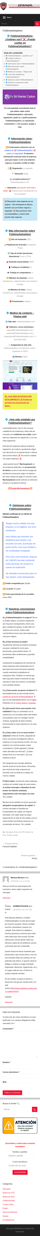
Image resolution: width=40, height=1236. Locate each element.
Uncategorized (8, 1220)
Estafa (9, 835)
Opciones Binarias (10, 1212)
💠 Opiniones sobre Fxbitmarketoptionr (19, 80)
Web (4, 1082)
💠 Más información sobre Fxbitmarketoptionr (15, 68)
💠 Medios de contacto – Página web (19, 72)
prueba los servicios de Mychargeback (18, 697)
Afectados (9, 832)
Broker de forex (9, 1197)
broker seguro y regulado (26, 703)
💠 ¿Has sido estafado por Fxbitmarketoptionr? (15, 75)
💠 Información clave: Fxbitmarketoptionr (20, 64)
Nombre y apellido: (20, 1152)
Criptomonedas (9, 1201)
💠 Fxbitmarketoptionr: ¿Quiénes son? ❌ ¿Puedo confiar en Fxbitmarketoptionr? (19, 58)
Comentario (8, 1029)
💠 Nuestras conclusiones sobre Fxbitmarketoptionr (17, 84)
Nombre (7, 1062)
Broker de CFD (19, 832)
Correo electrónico (11, 1072)
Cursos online (8, 1204)
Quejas (15, 835)
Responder (6, 898)
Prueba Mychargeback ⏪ (20, 488)
